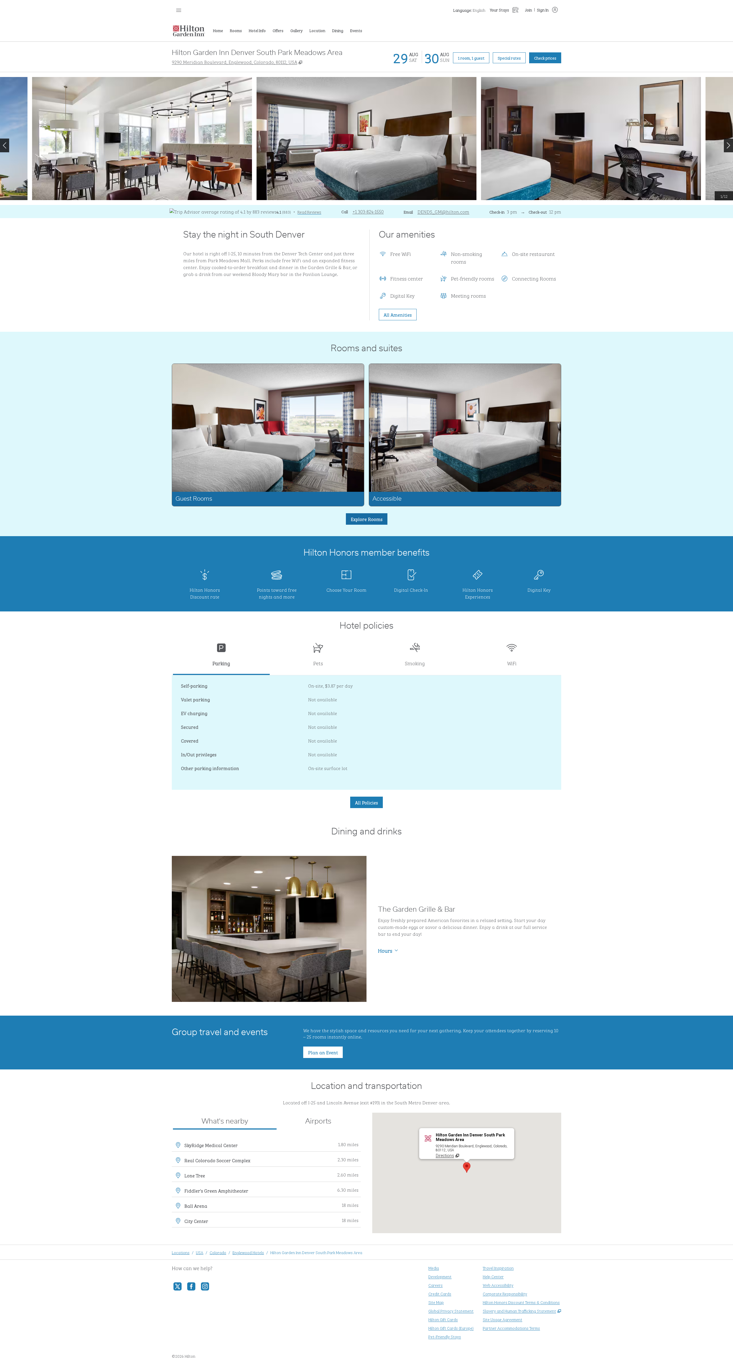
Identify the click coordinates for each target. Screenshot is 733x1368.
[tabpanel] (366, 732)
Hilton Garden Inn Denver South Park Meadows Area (316, 1252)
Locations (181, 1252)
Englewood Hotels (248, 1252)
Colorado (218, 1252)
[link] (368, 211)
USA (199, 1252)
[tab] (221, 657)
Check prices (547, 57)
